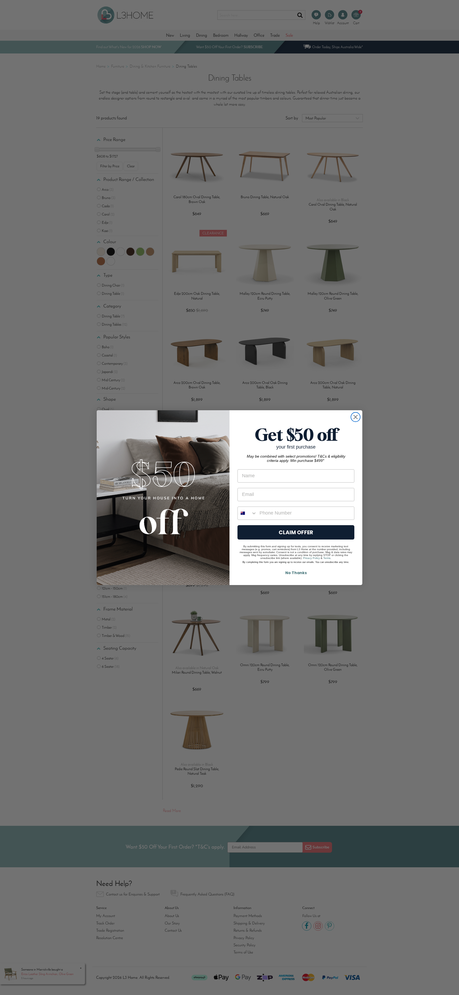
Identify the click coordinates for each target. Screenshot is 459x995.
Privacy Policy (311, 558)
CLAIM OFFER (296, 532)
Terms (326, 558)
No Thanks (296, 572)
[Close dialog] (355, 417)
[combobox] (247, 513)
